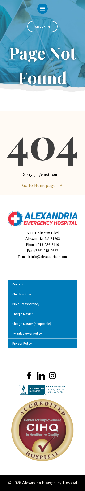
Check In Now (21, 294)
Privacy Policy (22, 343)
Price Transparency (25, 304)
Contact (17, 284)
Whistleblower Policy (27, 333)
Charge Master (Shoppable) (31, 324)
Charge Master (22, 314)
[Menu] (42, 9)
